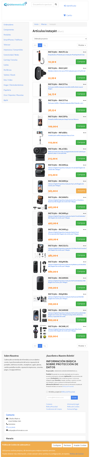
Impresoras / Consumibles (13, 50)
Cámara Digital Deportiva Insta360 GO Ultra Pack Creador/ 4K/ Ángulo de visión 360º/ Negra (67, 249)
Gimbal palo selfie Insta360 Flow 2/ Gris (61, 135)
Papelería (7, 90)
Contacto (49, 404)
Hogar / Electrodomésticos (13, 85)
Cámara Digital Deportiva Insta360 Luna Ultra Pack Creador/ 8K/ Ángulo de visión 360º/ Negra (64, 330)
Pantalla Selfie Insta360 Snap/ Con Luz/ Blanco (63, 119)
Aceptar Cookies (80, 445)
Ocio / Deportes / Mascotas (14, 95)
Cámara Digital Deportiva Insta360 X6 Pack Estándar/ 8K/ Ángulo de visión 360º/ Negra (67, 281)
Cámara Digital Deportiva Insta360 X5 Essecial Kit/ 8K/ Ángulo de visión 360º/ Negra (66, 297)
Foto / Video (8, 80)
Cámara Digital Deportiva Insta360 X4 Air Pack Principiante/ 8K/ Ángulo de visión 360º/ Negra (63, 233)
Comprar (81, 62)
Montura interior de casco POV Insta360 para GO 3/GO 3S (66, 71)
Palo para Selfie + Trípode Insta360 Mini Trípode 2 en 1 (65, 103)
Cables (6, 65)
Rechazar (67, 445)
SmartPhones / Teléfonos (13, 40)
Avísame (81, 191)
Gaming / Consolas (10, 60)
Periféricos (7, 70)
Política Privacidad (52, 407)
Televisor (7, 45)
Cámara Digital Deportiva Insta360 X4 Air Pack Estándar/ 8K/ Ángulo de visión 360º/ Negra (66, 217)
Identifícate (71, 6)
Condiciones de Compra (54, 409)
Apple (6, 100)
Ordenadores (8, 25)
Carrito (69, 15)
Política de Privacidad (68, 386)
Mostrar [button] (81, 45)
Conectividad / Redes (11, 55)
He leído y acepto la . (62, 392)
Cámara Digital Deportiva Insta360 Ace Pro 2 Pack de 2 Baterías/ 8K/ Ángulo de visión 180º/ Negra (66, 201)
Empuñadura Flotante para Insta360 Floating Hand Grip (66, 55)
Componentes (9, 30)
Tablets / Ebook (9, 75)
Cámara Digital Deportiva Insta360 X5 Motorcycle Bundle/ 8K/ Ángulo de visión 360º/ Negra (67, 265)
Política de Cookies (77, 454)
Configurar (57, 445)
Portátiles (7, 35)
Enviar (74, 397)
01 (40, 45)
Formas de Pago (72, 409)
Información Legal (73, 404)
